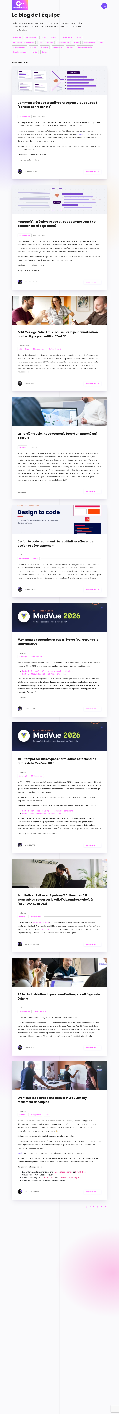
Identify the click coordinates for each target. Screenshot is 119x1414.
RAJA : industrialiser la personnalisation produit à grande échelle (59, 996)
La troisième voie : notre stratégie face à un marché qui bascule (57, 436)
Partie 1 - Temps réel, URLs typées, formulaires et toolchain (48, 671)
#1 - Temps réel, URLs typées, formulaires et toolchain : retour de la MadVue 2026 (57, 761)
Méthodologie (31, 37)
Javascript (54, 37)
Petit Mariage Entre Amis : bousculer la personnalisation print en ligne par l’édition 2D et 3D (58, 334)
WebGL (76, 42)
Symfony (50, 42)
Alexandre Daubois (41, 923)
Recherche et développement (23, 42)
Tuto (101, 42)
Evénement (17, 37)
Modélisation (57, 47)
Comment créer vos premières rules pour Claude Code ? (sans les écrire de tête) (58, 105)
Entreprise (44, 47)
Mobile (79, 37)
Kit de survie (67, 37)
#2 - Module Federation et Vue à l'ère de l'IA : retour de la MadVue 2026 (58, 642)
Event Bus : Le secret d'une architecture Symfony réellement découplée (52, 1100)
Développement (63, 42)
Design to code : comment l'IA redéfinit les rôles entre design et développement (56, 544)
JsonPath (45, 929)
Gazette (34, 52)
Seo (40, 42)
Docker (43, 37)
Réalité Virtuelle (89, 42)
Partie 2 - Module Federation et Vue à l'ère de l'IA (44, 674)
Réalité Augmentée (85, 47)
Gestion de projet (19, 47)
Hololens (70, 47)
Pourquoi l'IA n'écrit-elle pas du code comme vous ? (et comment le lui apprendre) (57, 224)
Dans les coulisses (19, 52)
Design (44, 52)
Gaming (33, 47)
